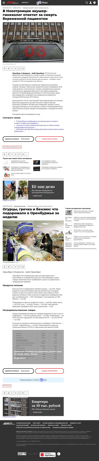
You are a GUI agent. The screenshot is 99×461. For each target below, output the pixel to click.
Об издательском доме (23, 423)
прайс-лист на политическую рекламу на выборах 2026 (33, 427)
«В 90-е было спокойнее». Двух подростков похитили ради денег (84, 230)
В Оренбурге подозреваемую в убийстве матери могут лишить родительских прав (20, 168)
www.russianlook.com (9, 64)
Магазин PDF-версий (22, 425)
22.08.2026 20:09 (7, 206)
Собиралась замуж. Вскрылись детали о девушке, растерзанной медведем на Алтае (84, 225)
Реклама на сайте (53, 425)
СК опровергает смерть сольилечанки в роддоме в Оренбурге (50, 162)
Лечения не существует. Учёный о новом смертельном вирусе (84, 211)
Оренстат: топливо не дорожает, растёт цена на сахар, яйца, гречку (38, 352)
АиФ (17, 262)
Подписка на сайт (75, 423)
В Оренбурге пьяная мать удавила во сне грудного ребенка (52, 167)
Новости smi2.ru (9, 200)
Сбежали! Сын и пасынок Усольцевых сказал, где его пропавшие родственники (85, 238)
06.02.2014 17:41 (7, 8)
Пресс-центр (36, 423)
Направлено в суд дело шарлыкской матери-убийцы (20, 161)
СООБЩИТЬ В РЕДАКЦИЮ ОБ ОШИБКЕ (62, 427)
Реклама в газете (66, 425)
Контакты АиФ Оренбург (38, 425)
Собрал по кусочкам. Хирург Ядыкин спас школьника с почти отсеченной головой (85, 219)
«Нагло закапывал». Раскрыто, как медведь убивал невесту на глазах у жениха (84, 244)
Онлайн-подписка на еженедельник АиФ (55, 423)
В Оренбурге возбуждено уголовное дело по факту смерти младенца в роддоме (36, 122)
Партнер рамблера (33, 453)
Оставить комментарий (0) (50, 139)
